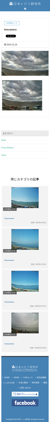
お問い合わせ (25, 388)
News (3, 140)
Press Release (7, 147)
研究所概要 (41, 377)
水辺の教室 (23, 383)
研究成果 (35, 383)
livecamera (9, 218)
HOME (7, 377)
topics (3, 155)
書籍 (45, 383)
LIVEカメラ (28, 377)
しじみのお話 (9, 383)
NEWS (16, 377)
